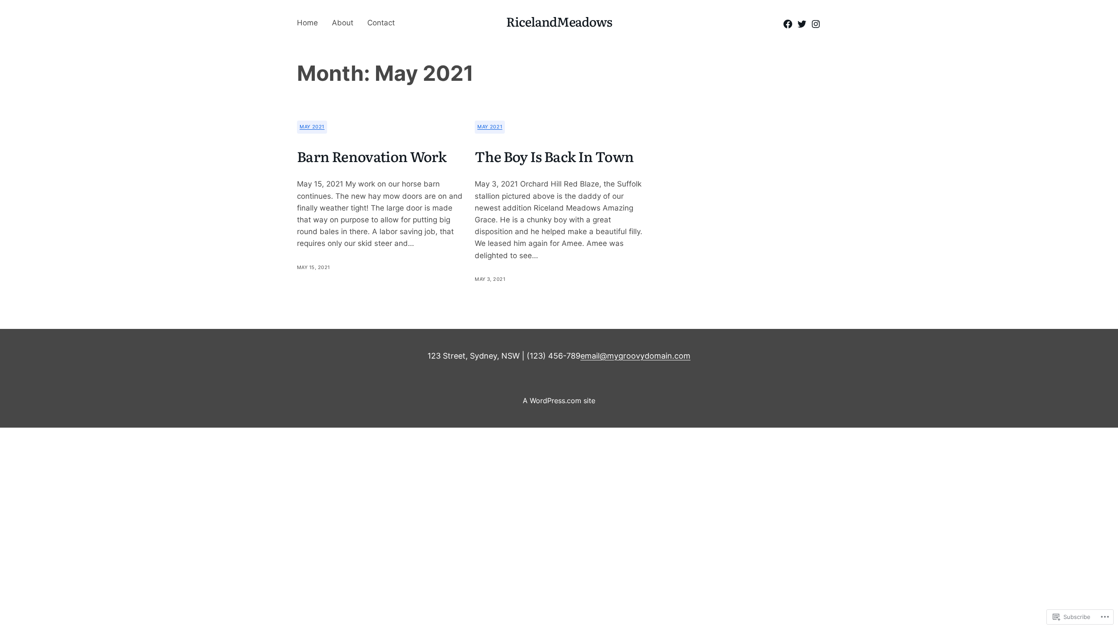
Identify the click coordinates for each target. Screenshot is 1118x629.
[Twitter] (802, 24)
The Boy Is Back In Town (554, 156)
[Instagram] (816, 24)
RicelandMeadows (559, 21)
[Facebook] (788, 24)
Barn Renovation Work (371, 156)
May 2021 (312, 127)
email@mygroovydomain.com (635, 355)
